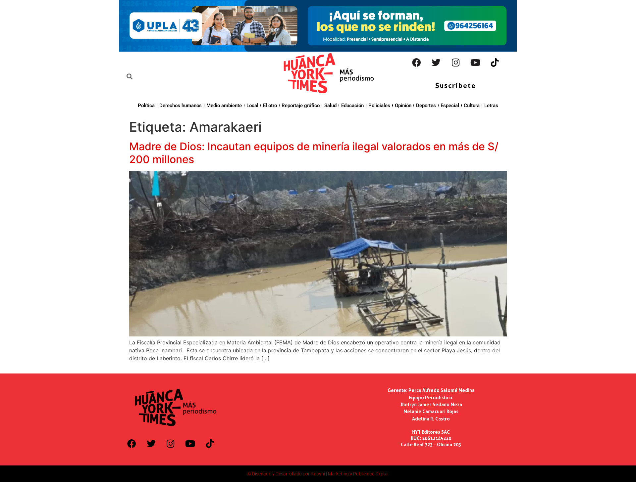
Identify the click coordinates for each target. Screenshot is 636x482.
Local (252, 106)
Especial (450, 106)
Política (146, 106)
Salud (330, 106)
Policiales (379, 106)
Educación (352, 106)
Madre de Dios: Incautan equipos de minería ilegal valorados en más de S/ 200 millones (314, 152)
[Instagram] (456, 62)
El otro (270, 106)
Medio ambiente (224, 106)
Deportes (426, 106)
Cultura (472, 106)
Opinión (403, 106)
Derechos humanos (180, 106)
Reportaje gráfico (301, 106)
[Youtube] (475, 62)
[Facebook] (417, 62)
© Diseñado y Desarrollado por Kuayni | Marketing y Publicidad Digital (318, 473)
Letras (491, 106)
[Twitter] (436, 62)
